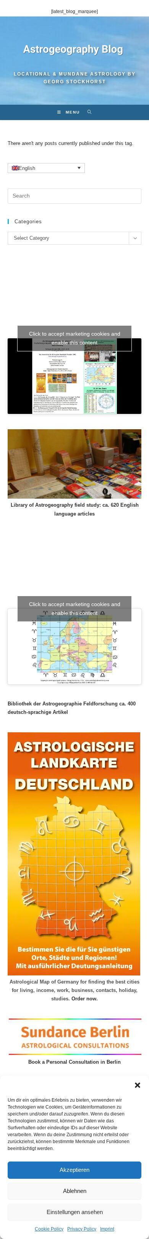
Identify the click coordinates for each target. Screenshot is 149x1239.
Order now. (84, 999)
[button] (137, 1085)
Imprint (107, 1229)
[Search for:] (87, 112)
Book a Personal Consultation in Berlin (74, 1062)
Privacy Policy (81, 1229)
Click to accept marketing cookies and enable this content (74, 338)
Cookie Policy (49, 1229)
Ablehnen (74, 1191)
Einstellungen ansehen (75, 1212)
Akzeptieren (74, 1170)
